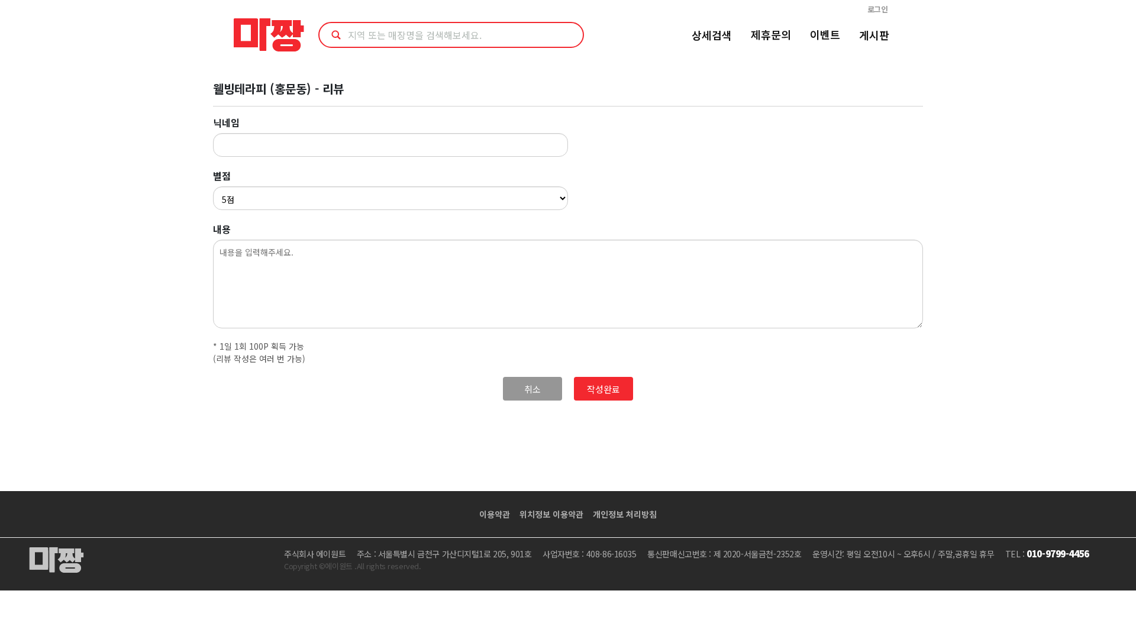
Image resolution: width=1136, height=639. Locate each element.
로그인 (877, 9)
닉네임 (226, 122)
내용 (222, 229)
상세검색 (712, 35)
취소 (532, 389)
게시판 (874, 35)
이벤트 (825, 34)
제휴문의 (771, 34)
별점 (222, 176)
